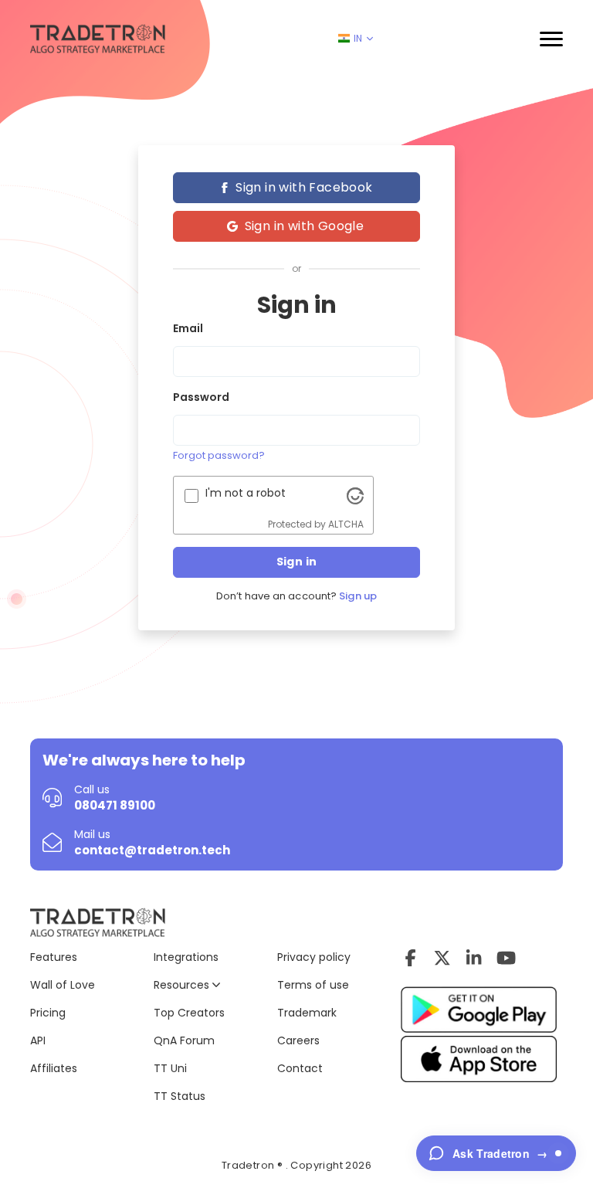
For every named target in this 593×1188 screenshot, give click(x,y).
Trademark (307, 1012)
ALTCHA (346, 524)
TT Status (179, 1096)
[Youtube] (506, 957)
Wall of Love (62, 985)
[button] (551, 39)
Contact (300, 1068)
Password (201, 397)
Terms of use (313, 985)
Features (53, 957)
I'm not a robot (245, 493)
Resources (183, 985)
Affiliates (53, 1068)
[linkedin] (473, 957)
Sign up (358, 596)
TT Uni (170, 1068)
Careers (298, 1040)
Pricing (48, 1012)
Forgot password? (219, 455)
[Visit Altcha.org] (355, 495)
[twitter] (442, 957)
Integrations (186, 957)
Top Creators (189, 1012)
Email (188, 328)
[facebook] (410, 957)
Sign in (296, 561)
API (38, 1040)
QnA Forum (184, 1040)
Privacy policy (314, 957)
